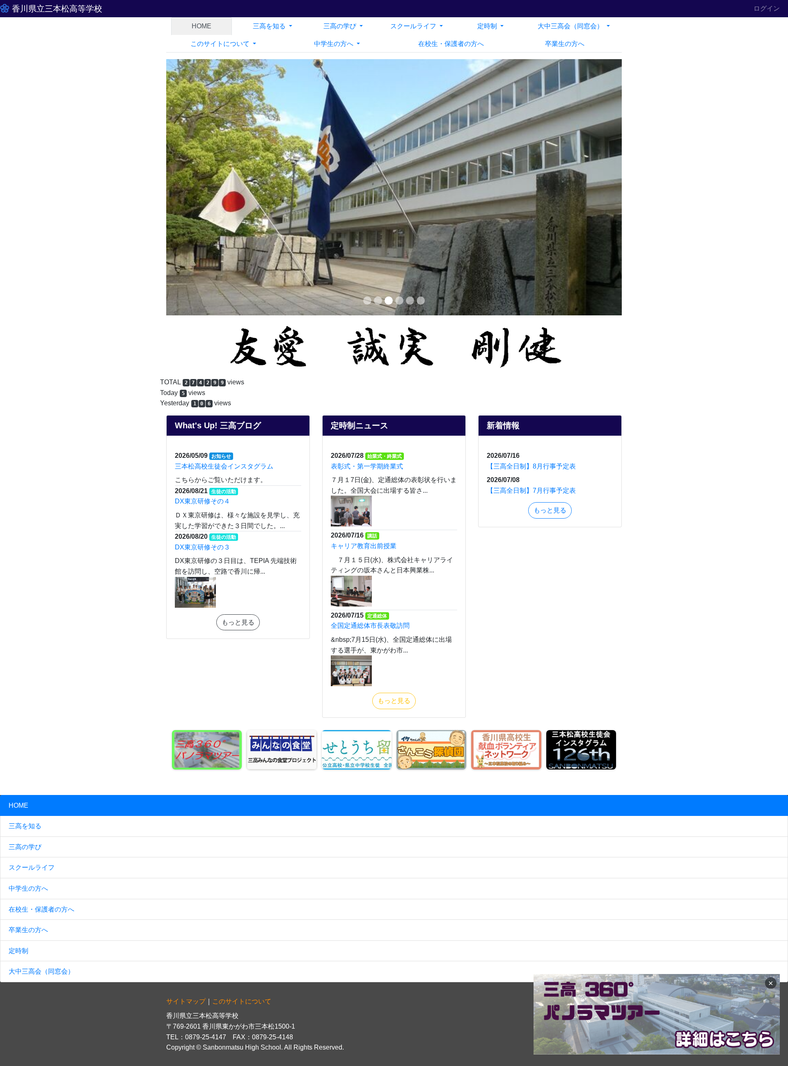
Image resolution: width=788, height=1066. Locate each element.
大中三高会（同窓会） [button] (571, 26)
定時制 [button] (488, 26)
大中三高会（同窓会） (41, 715)
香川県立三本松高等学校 (55, 8)
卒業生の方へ (564, 43)
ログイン (767, 8)
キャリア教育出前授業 (363, 290)
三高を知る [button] (270, 26)
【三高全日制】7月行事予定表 (531, 234)
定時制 (18, 695)
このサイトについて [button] (220, 43)
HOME (201, 26)
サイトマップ (186, 745)
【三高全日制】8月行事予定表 (531, 210)
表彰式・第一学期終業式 (367, 210)
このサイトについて (241, 745)
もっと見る (238, 366)
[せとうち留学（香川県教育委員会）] (357, 494)
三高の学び (25, 591)
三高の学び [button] (340, 26)
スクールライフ (32, 611)
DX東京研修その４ (202, 245)
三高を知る (25, 570)
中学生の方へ (28, 632)
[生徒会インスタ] (581, 494)
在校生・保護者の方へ (41, 653)
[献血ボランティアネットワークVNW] (506, 494)
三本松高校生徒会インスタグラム (224, 210)
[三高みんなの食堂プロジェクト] (281, 494)
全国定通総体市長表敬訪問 (370, 369)
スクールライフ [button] (414, 26)
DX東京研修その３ (202, 291)
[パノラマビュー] (207, 494)
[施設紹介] (431, 494)
